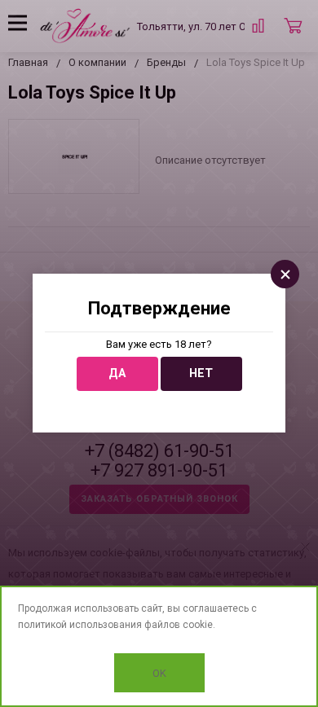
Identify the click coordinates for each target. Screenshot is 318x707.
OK (159, 673)
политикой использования (80, 624)
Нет (201, 373)
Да (117, 373)
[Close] (285, 274)
